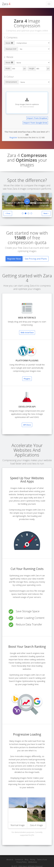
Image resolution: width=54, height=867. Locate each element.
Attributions (32, 862)
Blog (26, 860)
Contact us (19, 860)
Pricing (32, 860)
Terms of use (42, 860)
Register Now (14, 258)
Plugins (27, 378)
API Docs (27, 425)
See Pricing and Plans (36, 258)
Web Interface (27, 332)
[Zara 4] (6, 4)
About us (9, 860)
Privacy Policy (21, 862)
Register (13, 137)
